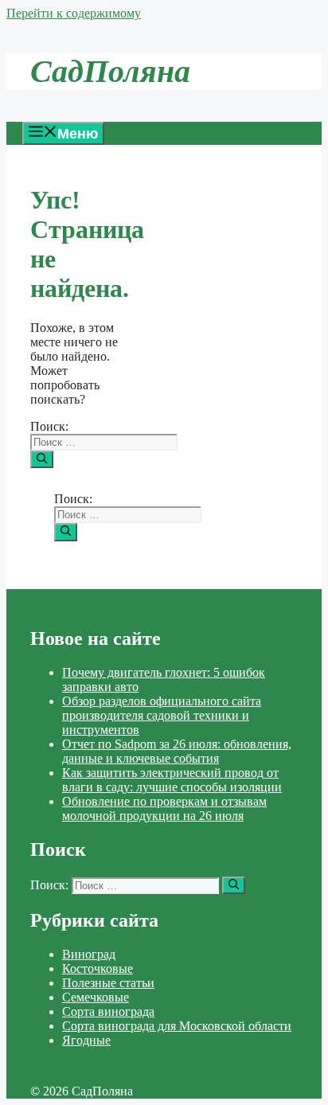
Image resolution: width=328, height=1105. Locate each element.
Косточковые (97, 968)
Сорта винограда (108, 1011)
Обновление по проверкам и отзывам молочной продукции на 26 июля (164, 808)
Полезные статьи (108, 983)
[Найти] (41, 459)
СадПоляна (110, 71)
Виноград (88, 954)
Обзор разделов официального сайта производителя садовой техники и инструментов (161, 715)
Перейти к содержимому (73, 13)
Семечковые (95, 997)
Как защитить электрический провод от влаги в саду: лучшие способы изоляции (172, 780)
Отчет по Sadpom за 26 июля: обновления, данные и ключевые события (176, 751)
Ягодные (86, 1040)
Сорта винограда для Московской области (176, 1026)
